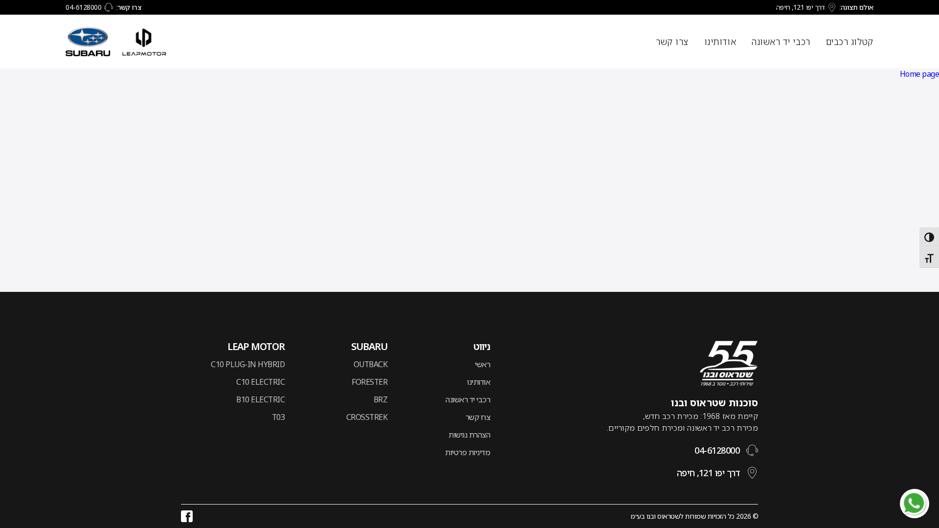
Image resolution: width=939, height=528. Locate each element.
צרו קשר (672, 41)
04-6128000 (83, 7)
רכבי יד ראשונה (781, 41)
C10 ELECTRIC (260, 382)
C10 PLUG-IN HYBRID (248, 364)
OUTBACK (370, 364)
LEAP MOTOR (256, 346)
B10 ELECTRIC (260, 399)
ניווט (481, 346)
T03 (278, 417)
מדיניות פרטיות (467, 452)
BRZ (380, 399)
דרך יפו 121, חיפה (800, 7)
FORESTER (369, 382)
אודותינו (720, 41)
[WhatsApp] (914, 503)
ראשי (482, 364)
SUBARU (369, 346)
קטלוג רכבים (849, 41)
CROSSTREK (366, 417)
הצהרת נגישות (469, 435)
